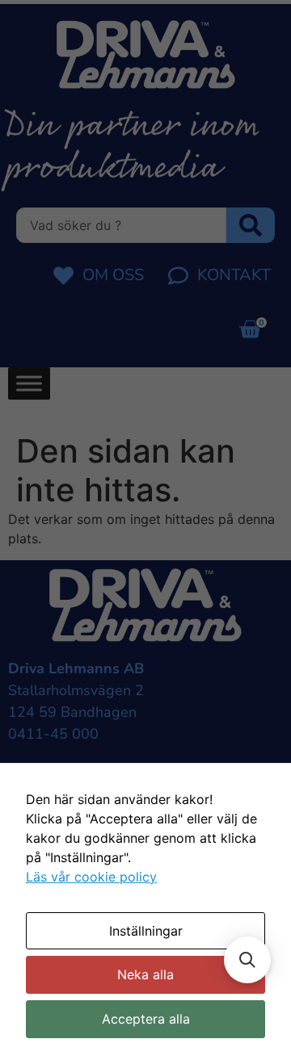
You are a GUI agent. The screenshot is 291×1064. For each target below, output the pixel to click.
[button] (247, 959)
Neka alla (145, 974)
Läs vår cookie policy (91, 877)
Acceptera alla (146, 1019)
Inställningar (146, 931)
